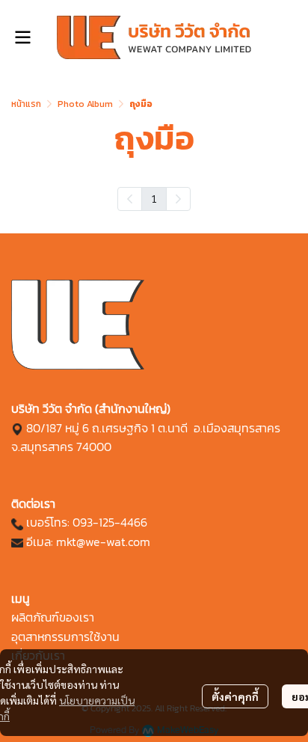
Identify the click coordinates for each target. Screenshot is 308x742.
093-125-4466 (110, 522)
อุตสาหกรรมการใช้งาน (65, 637)
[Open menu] (22, 37)
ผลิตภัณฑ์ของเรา (52, 617)
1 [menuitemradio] (154, 198)
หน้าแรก (26, 104)
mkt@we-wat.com (103, 542)
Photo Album (85, 104)
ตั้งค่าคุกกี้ (235, 696)
